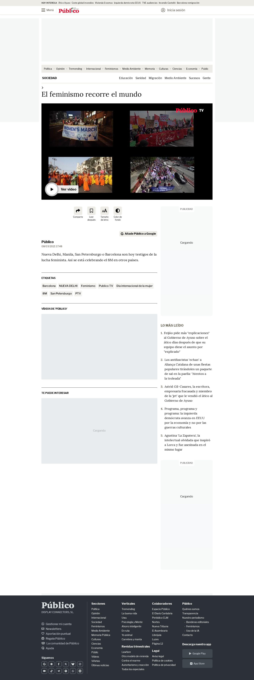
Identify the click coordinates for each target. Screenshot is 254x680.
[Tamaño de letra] (104, 211)
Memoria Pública (100, 634)
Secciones (98, 603)
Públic (94, 652)
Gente (206, 78)
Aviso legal (158, 656)
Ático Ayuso (64, 3)
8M (45, 293)
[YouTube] (44, 671)
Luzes (155, 639)
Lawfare (126, 651)
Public (204, 68)
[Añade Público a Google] (44, 664)
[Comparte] (78, 211)
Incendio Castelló (167, 3)
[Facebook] (59, 664)
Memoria (150, 68)
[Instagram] (80, 664)
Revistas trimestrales (136, 646)
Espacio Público (161, 609)
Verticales (128, 603)
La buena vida (129, 613)
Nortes (156, 622)
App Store (199, 663)
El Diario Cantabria (162, 613)
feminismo (88, 286)
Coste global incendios (83, 3)
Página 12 (157, 643)
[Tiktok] (51, 671)
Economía (191, 68)
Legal (155, 651)
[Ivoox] (80, 671)
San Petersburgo (61, 293)
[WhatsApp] (73, 671)
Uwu (124, 617)
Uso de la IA (192, 630)
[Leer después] (91, 211)
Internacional (93, 68)
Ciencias (177, 68)
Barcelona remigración (188, 3)
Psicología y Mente (132, 622)
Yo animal (127, 634)
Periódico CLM (160, 617)
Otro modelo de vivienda (135, 656)
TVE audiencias (149, 3)
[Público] (69, 10)
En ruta (126, 630)
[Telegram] (59, 671)
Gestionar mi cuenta (58, 624)
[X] (66, 664)
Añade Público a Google (140, 233)
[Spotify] (66, 671)
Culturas (163, 68)
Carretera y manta (132, 639)
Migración (155, 78)
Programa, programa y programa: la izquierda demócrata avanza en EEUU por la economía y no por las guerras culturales (185, 418)
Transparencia (190, 613)
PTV (78, 293)
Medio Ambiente (131, 68)
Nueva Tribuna (160, 626)
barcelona (49, 286)
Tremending (75, 68)
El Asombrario (160, 630)
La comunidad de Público (62, 643)
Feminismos (111, 68)
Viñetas (95, 660)
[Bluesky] (73, 664)
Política (48, 68)
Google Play (199, 653)
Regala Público (55, 638)
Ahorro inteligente (131, 626)
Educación (126, 78)
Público (47, 242)
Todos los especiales (133, 669)
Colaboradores (162, 603)
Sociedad (49, 78)
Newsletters (53, 629)
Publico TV (106, 286)
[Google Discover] (51, 664)
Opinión (60, 68)
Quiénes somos (190, 609)
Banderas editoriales (197, 622)
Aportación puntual (58, 633)
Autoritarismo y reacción (135, 664)
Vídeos (95, 656)
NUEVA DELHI (68, 286)
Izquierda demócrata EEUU (127, 3)
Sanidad (140, 78)
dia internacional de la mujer (134, 286)
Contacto (187, 634)
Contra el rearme (131, 660)
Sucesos (194, 78)
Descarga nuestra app (196, 644)
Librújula (156, 634)
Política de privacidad (164, 664)
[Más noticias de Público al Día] (42, 87)
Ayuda (49, 648)
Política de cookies (162, 660)
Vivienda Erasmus (104, 3)
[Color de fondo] (118, 211)
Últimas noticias (100, 665)
